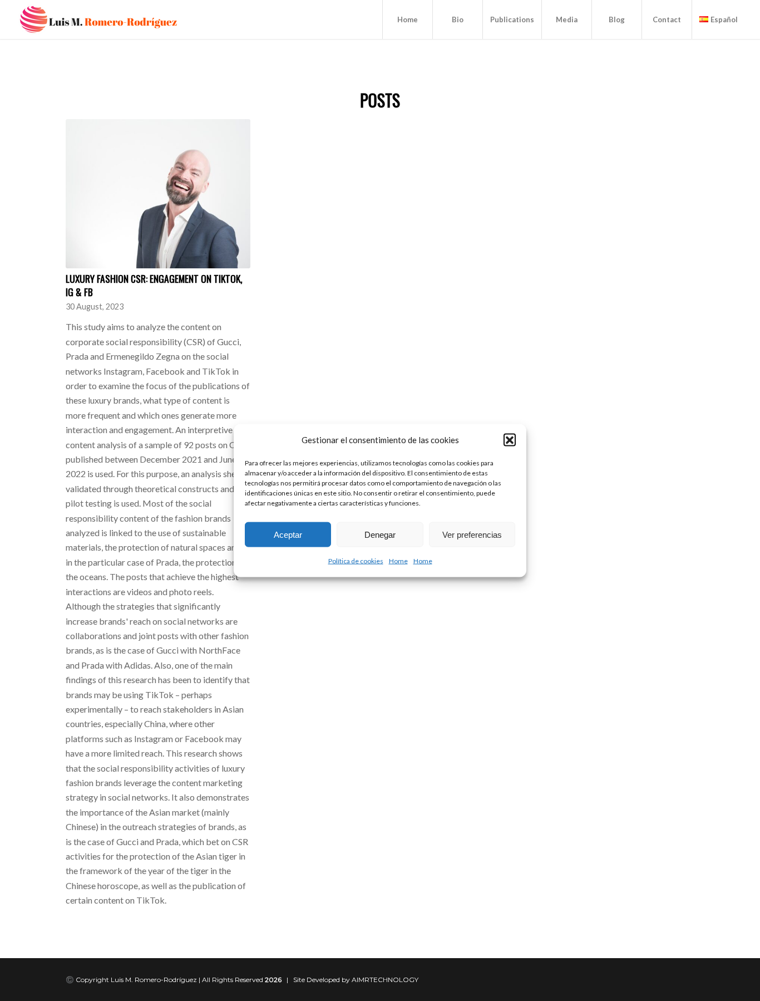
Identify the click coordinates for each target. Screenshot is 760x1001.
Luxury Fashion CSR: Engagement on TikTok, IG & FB (154, 285)
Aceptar (288, 534)
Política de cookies (355, 561)
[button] (509, 439)
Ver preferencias (472, 534)
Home (398, 561)
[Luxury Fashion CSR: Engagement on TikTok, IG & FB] (158, 193)
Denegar (380, 534)
